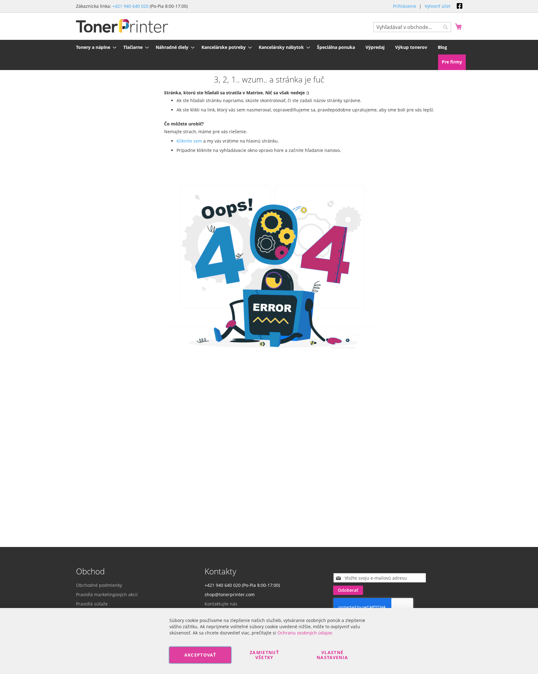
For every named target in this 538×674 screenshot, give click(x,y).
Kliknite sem (189, 141)
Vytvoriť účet (438, 6)
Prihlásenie (404, 6)
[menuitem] (94, 47)
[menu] (269, 47)
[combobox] (412, 27)
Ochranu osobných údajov (304, 633)
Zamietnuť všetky (264, 654)
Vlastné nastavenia (332, 654)
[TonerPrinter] (122, 26)
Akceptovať (200, 655)
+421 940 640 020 (130, 6)
